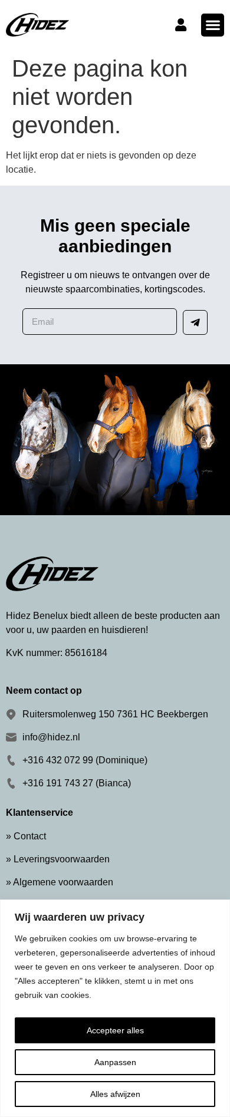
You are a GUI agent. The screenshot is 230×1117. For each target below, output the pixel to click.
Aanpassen (115, 1062)
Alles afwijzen (115, 1094)
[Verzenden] (195, 322)
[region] (115, 1008)
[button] (212, 25)
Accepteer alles (115, 1030)
